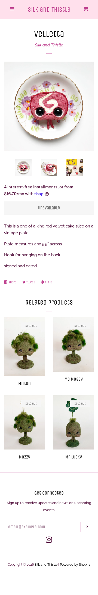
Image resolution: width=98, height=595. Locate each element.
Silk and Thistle (49, 9)
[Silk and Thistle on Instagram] (49, 541)
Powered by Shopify (75, 564)
